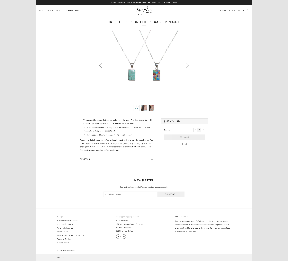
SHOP (49, 10)
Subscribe (170, 194)
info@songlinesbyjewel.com (127, 217)
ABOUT (58, 10)
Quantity (167, 130)
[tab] (137, 108)
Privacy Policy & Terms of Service (70, 235)
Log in (223, 11)
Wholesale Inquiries (65, 228)
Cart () (240, 11)
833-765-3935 (122, 220)
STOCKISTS (68, 10)
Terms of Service (64, 239)
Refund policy (63, 243)
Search (60, 217)
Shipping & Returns (65, 224)
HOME (42, 10)
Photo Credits (62, 232)
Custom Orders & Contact (67, 220)
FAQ (77, 10)
